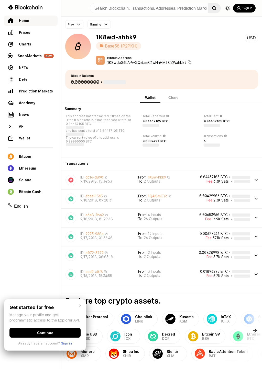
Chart (173, 98)
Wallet (150, 98)
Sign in (66, 343)
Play (71, 24)
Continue (45, 333)
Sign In (247, 8)
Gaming (95, 24)
